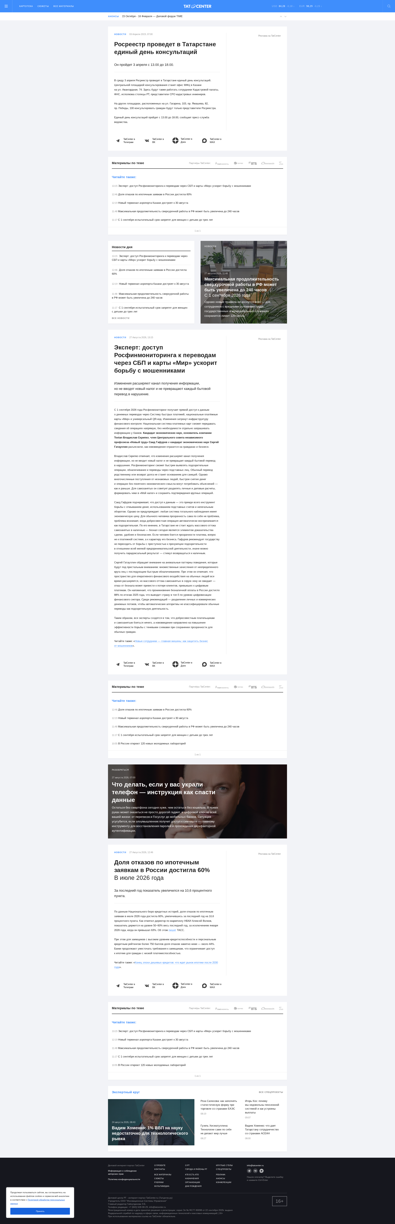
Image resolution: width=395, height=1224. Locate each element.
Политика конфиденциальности (124, 1179)
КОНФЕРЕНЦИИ (223, 1182)
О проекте (160, 1165)
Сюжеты (43, 6)
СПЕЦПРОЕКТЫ (223, 1169)
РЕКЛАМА (220, 1175)
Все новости (120, 318)
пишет (172, 930)
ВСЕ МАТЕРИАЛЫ (162, 1175)
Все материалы (63, 6)
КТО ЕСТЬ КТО (192, 1175)
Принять (40, 1211)
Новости (120, 34)
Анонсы (113, 16)
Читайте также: (124, 177)
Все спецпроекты (271, 1092)
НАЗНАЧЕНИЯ (192, 1178)
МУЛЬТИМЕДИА (161, 1186)
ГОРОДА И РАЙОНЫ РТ (196, 1169)
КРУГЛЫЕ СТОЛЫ (224, 1165)
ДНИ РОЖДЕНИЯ (193, 1186)
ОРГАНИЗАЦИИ (192, 1182)
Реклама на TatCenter (269, 35)
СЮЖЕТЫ (159, 1178)
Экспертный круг (126, 1092)
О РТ (187, 1165)
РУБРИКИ (159, 1182)
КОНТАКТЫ (159, 1169)
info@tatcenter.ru (255, 1165)
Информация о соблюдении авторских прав (122, 1172)
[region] (40, 1202)
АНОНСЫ (220, 1178)
